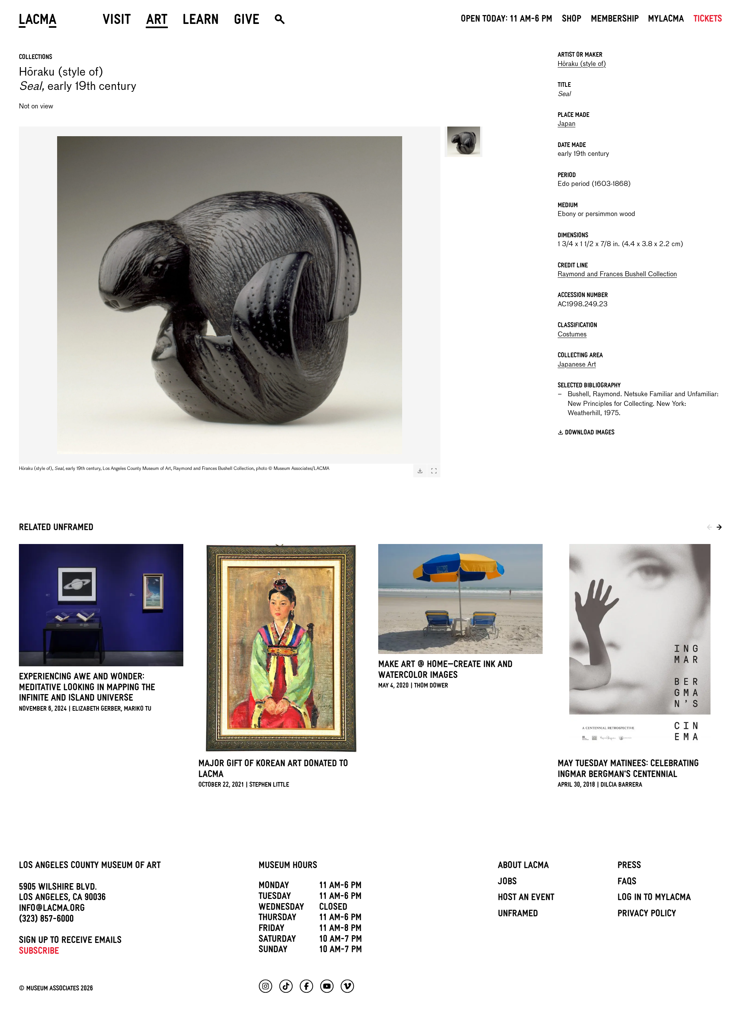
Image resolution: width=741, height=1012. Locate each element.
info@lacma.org (52, 909)
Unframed (518, 915)
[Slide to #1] (463, 142)
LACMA (38, 22)
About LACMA (523, 867)
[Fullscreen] (433, 470)
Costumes (572, 334)
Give (246, 22)
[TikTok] (286, 986)
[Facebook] (306, 986)
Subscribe (39, 952)
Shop (571, 20)
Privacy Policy (647, 915)
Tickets (708, 20)
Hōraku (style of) (582, 64)
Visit (117, 22)
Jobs (507, 883)
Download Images (589, 433)
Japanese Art (577, 365)
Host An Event (526, 899)
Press (629, 867)
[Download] (419, 470)
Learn (201, 22)
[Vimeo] (347, 986)
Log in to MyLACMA (654, 899)
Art (156, 22)
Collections (35, 57)
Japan (566, 124)
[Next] (719, 529)
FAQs (627, 883)
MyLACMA (666, 20)
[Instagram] (265, 986)
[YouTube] (327, 986)
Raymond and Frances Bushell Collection (617, 274)
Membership (615, 20)
